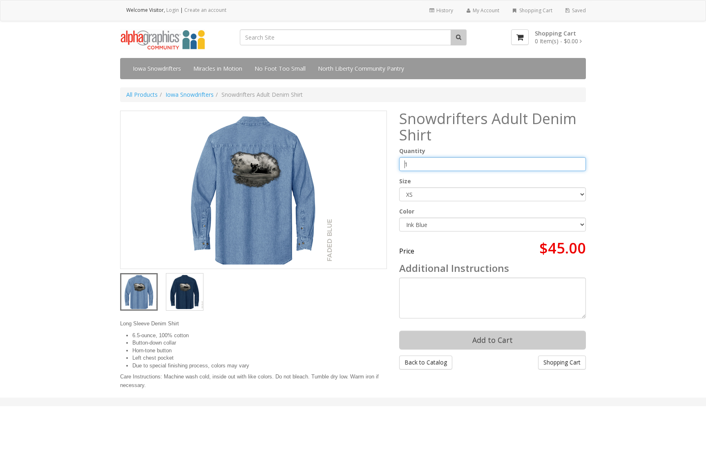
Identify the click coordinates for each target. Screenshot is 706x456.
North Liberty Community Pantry (361, 68)
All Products (142, 94)
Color (406, 211)
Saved (578, 10)
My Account (485, 10)
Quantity (412, 151)
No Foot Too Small (280, 68)
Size (405, 181)
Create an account (205, 10)
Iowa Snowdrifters (157, 68)
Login (172, 10)
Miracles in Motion (217, 68)
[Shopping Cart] (520, 37)
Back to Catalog (425, 362)
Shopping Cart (535, 10)
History (444, 10)
